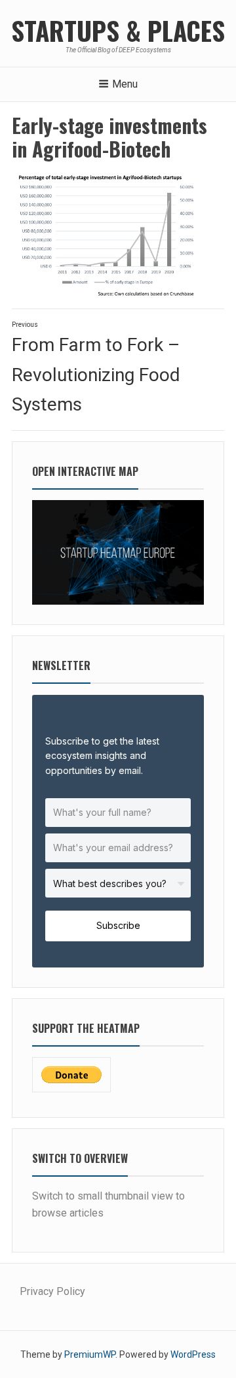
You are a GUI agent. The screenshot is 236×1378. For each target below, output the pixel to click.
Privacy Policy (52, 1291)
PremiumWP (89, 1354)
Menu (125, 84)
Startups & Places (118, 30)
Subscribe (118, 925)
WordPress (193, 1354)
